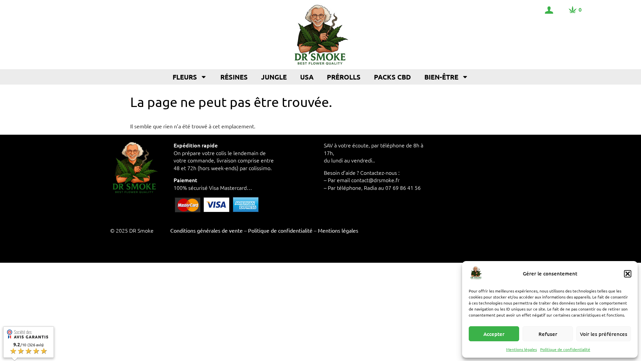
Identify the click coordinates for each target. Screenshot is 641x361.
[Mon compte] (549, 10)
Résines (234, 77)
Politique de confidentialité (565, 349)
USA (306, 77)
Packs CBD (392, 77)
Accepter (493, 334)
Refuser (548, 334)
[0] (573, 10)
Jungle (274, 77)
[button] (627, 273)
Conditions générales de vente (206, 230)
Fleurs (185, 77)
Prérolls (344, 77)
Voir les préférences (603, 334)
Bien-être (441, 77)
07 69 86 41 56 (403, 187)
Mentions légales (521, 349)
